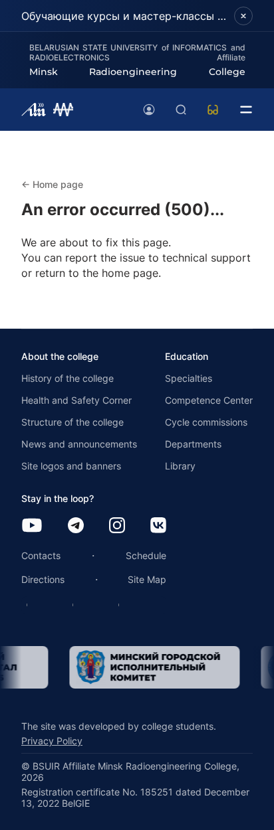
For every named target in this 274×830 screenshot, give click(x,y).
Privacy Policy (51, 740)
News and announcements (79, 444)
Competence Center (209, 400)
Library (180, 465)
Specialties (188, 378)
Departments (193, 444)
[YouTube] (32, 526)
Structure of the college (72, 422)
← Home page (52, 184)
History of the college (67, 378)
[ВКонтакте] (158, 526)
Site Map (147, 579)
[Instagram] (117, 526)
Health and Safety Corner (76, 400)
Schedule (146, 555)
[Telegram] (76, 526)
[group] (148, 667)
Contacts (41, 555)
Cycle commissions (206, 422)
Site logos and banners (71, 465)
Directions (43, 579)
